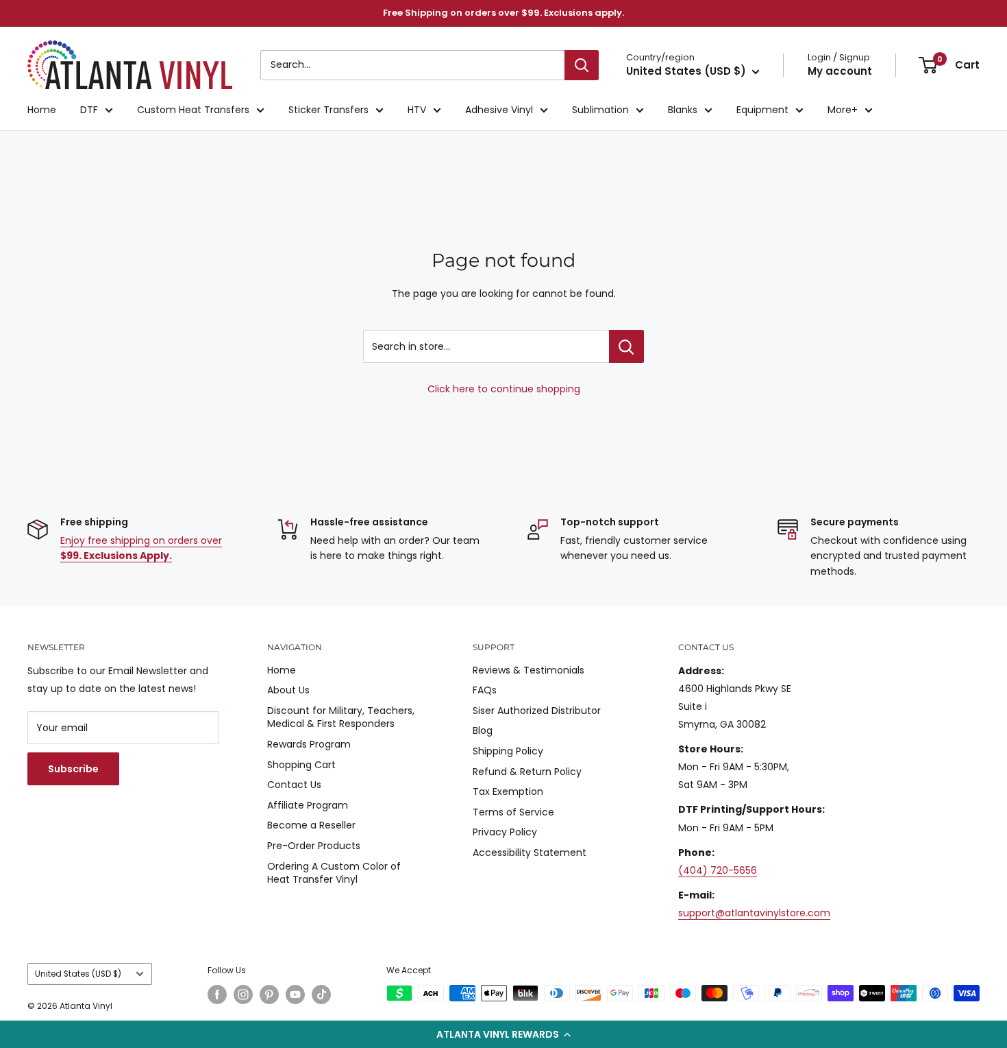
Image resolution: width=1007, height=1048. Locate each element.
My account (840, 71)
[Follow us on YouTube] (295, 994)
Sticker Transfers (328, 110)
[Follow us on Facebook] (217, 994)
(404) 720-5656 (717, 870)
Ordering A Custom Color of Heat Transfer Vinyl (334, 873)
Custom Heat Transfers (193, 110)
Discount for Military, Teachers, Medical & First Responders (340, 717)
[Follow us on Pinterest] (269, 994)
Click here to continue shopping (503, 389)
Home (41, 110)
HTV (417, 110)
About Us (288, 690)
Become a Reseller (311, 825)
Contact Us (294, 784)
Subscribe (73, 769)
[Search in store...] (626, 346)
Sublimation (600, 110)
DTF (89, 110)
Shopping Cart (301, 765)
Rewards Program (309, 744)
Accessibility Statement (529, 852)
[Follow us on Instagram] (243, 994)
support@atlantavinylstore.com (754, 913)
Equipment (762, 110)
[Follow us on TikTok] (321, 994)
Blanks (682, 110)
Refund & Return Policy (527, 771)
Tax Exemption (508, 791)
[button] (503, 1034)
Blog (483, 730)
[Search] (581, 65)
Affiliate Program (307, 805)
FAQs (485, 690)
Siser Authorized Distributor (537, 710)
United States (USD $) (78, 973)
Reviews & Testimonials (528, 670)
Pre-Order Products (313, 846)
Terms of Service (513, 812)
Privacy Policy (505, 832)
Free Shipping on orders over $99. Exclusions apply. (503, 12)
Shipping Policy (508, 751)
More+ (843, 110)
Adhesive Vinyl (499, 110)
